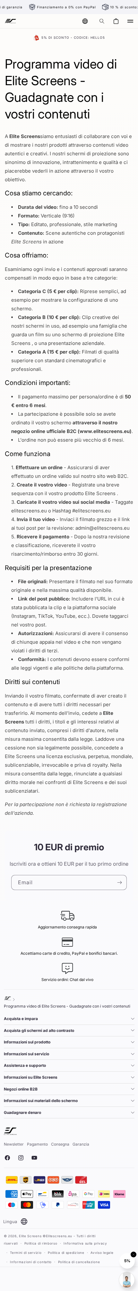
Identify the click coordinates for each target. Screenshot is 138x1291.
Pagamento (37, 1144)
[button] (102, 21)
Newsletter (14, 1144)
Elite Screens (30, 1236)
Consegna (60, 1144)
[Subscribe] (119, 882)
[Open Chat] (127, 1280)
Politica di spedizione (66, 1252)
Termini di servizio (25, 1252)
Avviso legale (102, 1252)
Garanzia (81, 1144)
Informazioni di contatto (31, 1262)
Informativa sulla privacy (85, 1243)
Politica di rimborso (40, 1243)
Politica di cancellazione (79, 1262)
